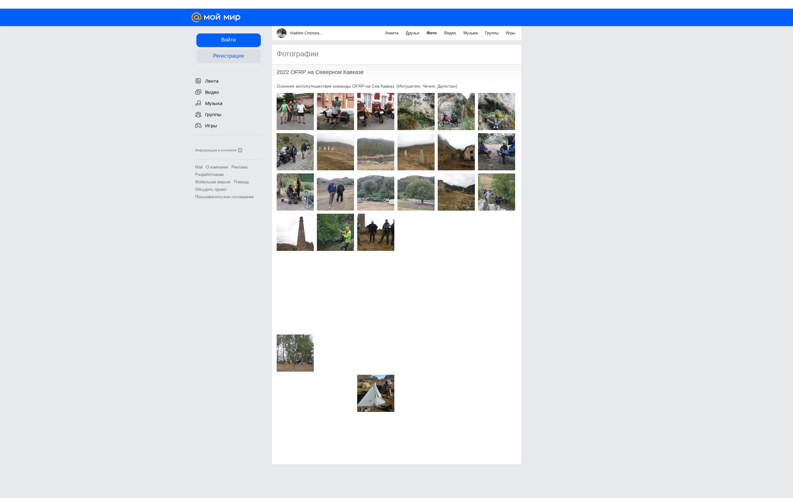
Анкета (392, 33)
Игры (510, 33)
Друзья (413, 33)
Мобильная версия (212, 182)
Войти (228, 40)
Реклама (239, 167)
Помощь (241, 182)
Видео (450, 33)
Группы (492, 33)
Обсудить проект (211, 189)
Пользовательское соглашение (224, 196)
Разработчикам (209, 174)
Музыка (471, 33)
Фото (432, 33)
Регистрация (228, 56)
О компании (217, 167)
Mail (199, 167)
